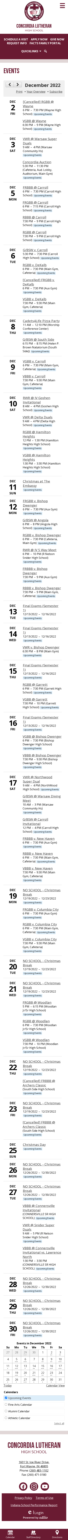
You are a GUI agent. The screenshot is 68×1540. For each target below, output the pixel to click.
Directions (57, 1537)
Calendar (10, 1537)
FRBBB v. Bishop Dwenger (35, 570)
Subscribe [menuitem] (56, 92)
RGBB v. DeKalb (35, 265)
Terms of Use (44, 1498)
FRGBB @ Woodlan (37, 1002)
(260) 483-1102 (38, 1470)
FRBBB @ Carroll (35, 187)
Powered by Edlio (35, 1517)
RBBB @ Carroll (34, 217)
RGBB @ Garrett (35, 684)
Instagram (34, 1486)
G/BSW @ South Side (38, 339)
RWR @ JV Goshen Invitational (36, 400)
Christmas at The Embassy (36, 483)
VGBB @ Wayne (34, 121)
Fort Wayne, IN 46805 (34, 1464)
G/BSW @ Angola (35, 520)
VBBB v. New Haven (38, 868)
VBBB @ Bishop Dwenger (42, 755)
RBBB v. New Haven (38, 853)
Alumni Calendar (19, 1411)
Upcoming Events (19, 1398)
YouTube (45, 1486)
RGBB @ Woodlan (36, 1021)
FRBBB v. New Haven (39, 838)
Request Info (17, 43)
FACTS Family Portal (45, 43)
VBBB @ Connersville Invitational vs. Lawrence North (42, 1252)
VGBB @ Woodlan (36, 1040)
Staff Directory (33, 1537)
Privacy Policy (23, 1498)
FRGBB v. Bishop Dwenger (35, 503)
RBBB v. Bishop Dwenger (42, 588)
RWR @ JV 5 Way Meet (39, 550)
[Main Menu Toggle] (62, 5)
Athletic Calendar (19, 1418)
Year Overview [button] (36, 92)
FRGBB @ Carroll (35, 202)
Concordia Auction (37, 162)
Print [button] (19, 92)
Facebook (23, 1486)
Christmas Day (34, 1144)
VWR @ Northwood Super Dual (37, 779)
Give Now (57, 39)
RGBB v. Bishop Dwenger (42, 535)
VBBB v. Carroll (34, 376)
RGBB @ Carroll (34, 232)
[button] (31, 51)
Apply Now (39, 39)
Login (35, 1513)
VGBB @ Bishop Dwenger (42, 736)
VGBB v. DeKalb (34, 299)
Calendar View (55, 1385)
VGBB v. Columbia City (40, 939)
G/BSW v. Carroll (35, 250)
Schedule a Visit (16, 39)
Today (7, 1385)
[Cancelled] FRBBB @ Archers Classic (39, 1083)
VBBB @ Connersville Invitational (39, 1207)
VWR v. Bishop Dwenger (41, 647)
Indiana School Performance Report (34, 1505)
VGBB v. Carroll (34, 361)
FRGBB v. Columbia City (41, 909)
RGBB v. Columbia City (40, 924)
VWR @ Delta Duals (37, 417)
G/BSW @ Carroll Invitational (35, 821)
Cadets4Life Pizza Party (41, 321)
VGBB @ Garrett (35, 699)
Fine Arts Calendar (20, 1405)
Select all (59, 1423)
